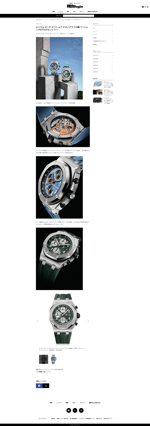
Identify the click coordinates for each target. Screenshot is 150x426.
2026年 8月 (95, 58)
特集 (53, 11)
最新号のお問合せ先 (93, 11)
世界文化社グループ (108, 418)
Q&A (74, 11)
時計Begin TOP (39, 19)
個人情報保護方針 (73, 418)
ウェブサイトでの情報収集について (86, 418)
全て (94, 28)
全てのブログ (96, 55)
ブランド (81, 11)
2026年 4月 (95, 71)
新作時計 (95, 37)
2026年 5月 (95, 68)
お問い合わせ (99, 418)
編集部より (95, 44)
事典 (68, 11)
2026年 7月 (95, 62)
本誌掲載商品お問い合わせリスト (100, 41)
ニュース (61, 11)
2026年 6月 (95, 65)
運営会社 (53, 418)
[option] (63, 321)
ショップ (95, 31)
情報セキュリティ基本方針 (62, 418)
